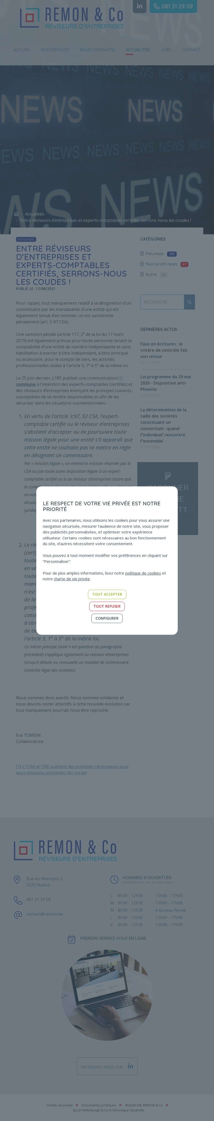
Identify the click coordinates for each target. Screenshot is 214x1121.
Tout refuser (107, 606)
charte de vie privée (72, 578)
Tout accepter (107, 594)
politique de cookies (143, 573)
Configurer (107, 618)
